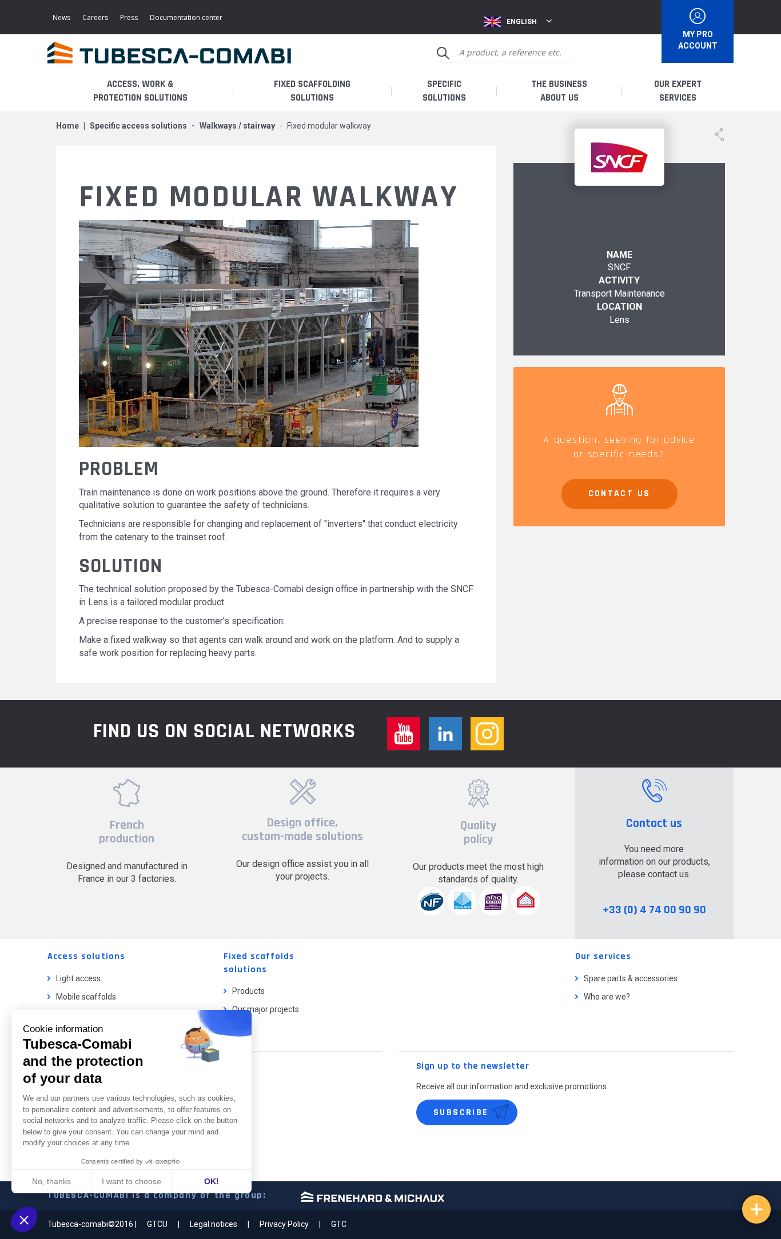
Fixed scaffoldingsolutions (312, 91)
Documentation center (186, 17)
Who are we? (607, 996)
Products (248, 991)
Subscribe (461, 1112)
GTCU (157, 1224)
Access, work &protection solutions (140, 91)
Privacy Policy (284, 1224)
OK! (211, 1181)
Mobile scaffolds (86, 996)
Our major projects (265, 1009)
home (67, 125)
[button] (24, 1219)
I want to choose (131, 1181)
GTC (338, 1224)
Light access (78, 978)
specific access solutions (138, 125)
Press (129, 17)
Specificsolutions (444, 91)
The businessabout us (559, 91)
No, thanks (51, 1181)
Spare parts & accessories (631, 978)
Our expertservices (678, 91)
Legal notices (213, 1224)
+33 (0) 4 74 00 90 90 (654, 909)
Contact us (619, 493)
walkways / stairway (237, 125)
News (61, 17)
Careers (95, 17)
